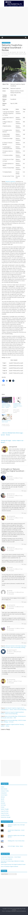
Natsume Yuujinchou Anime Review (6, 421)
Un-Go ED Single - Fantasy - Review (15, 846)
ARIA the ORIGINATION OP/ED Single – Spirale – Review (12, 434)
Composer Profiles (5, 791)
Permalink (11, 479)
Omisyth (11, 567)
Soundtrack (6, 55)
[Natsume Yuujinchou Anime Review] (7, 417)
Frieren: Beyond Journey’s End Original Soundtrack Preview (13, 864)
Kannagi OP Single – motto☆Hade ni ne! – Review (12, 441)
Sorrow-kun (12, 494)
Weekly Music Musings (5, 817)
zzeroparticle (13, 52)
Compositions (4, 793)
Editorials (3, 797)
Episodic (2, 799)
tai (9, 626)
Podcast (2, 807)
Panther (11, 476)
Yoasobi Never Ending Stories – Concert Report (11, 857)
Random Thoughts (5, 809)
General (2, 801)
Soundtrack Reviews (6, 42)
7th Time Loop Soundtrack (6, 859)
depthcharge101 (13, 650)
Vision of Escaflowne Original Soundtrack (9, 866)
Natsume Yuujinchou (19, 53)
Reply (24, 491)
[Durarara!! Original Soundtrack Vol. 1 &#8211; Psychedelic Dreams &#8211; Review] (18, 400)
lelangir (10, 590)
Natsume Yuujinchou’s (10, 181)
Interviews (3, 803)
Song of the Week (4, 811)
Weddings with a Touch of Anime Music (16, 840)
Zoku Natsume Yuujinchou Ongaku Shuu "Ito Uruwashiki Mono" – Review (6, 405)
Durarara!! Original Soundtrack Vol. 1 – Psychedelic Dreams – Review (18, 405)
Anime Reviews (4, 789)
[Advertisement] (14, 21)
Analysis (2, 787)
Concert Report (4, 795)
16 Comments (20, 52)
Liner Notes (3, 805)
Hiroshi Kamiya (4, 53)
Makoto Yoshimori (11, 53)
